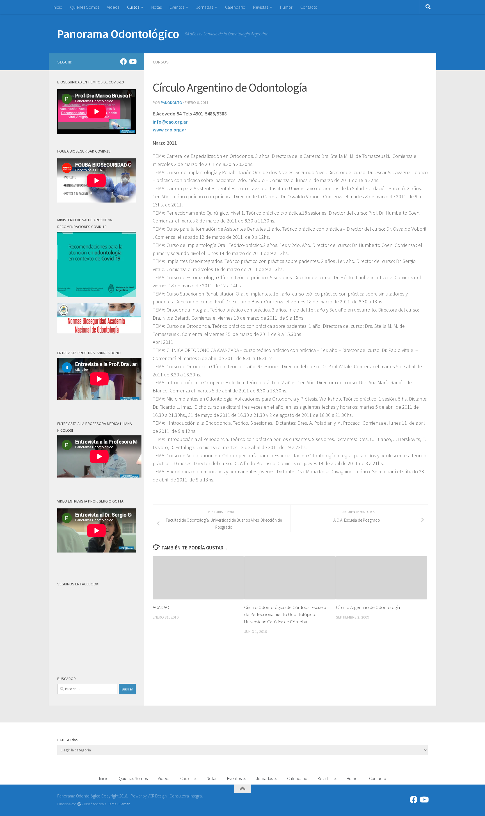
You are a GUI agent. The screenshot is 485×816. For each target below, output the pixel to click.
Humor (286, 7)
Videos (113, 7)
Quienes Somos (84, 7)
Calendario (235, 7)
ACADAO (161, 607)
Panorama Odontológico (118, 33)
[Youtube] (132, 61)
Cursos (133, 7)
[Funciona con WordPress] (79, 804)
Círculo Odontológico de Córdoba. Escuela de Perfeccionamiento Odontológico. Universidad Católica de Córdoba (285, 614)
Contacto (308, 7)
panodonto (171, 102)
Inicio (57, 7)
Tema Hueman (119, 804)
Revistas (260, 7)
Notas (156, 7)
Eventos (177, 7)
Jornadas (204, 7)
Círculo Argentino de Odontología (368, 607)
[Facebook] (123, 61)
